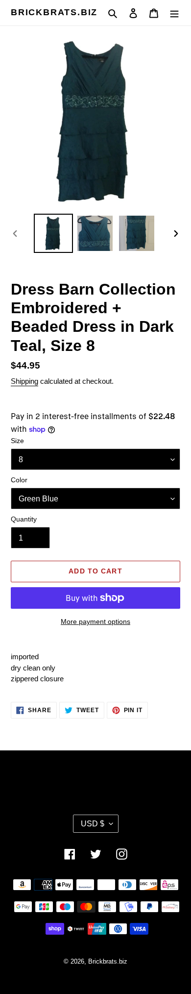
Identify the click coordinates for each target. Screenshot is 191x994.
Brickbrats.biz (54, 12)
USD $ (92, 824)
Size (17, 441)
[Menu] (174, 13)
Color (19, 480)
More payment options (95, 621)
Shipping (24, 381)
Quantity (24, 519)
